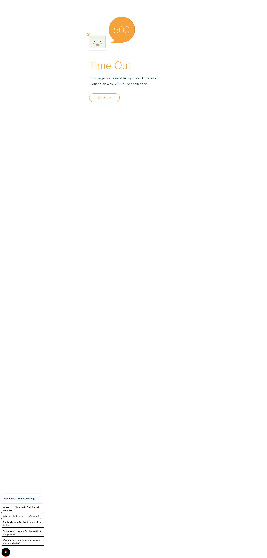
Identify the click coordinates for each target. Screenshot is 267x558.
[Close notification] (40, 496)
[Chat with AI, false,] (6, 552)
